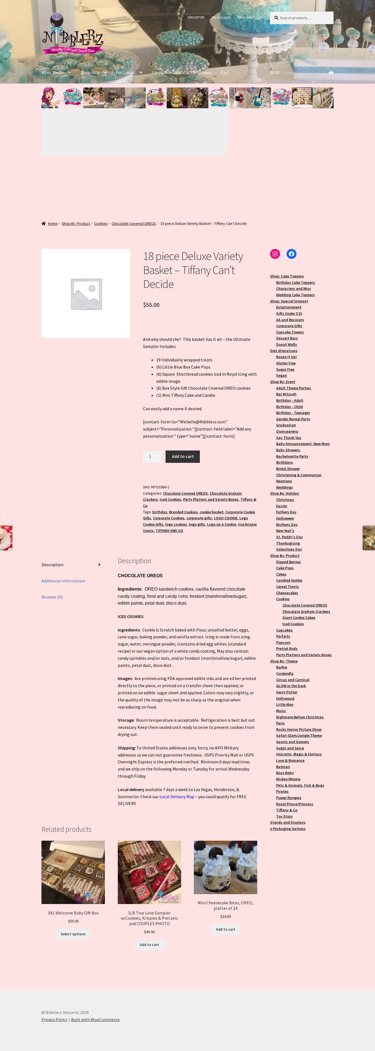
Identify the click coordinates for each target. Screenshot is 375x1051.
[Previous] (88, 132)
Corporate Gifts (166, 72)
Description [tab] (52, 564)
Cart (225, 72)
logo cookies (176, 524)
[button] (51, 97)
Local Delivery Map (176, 796)
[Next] (181, 132)
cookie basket (211, 511)
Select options (73, 933)
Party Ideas (201, 72)
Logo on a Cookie (221, 524)
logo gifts (197, 524)
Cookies (101, 223)
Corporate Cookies (168, 517)
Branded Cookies (183, 511)
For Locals (125, 72)
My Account (221, 17)
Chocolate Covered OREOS (134, 223)
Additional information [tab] (63, 580)
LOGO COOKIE (225, 517)
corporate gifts (199, 517)
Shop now (90, 72)
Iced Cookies (170, 499)
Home (53, 223)
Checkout (246, 17)
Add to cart (183, 456)
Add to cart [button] (149, 944)
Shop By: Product (76, 223)
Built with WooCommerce (95, 1019)
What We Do (52, 72)
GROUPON (196, 17)
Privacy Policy (54, 1019)
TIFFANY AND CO (169, 530)
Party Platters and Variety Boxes (211, 499)
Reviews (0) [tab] (52, 597)
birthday (159, 511)
